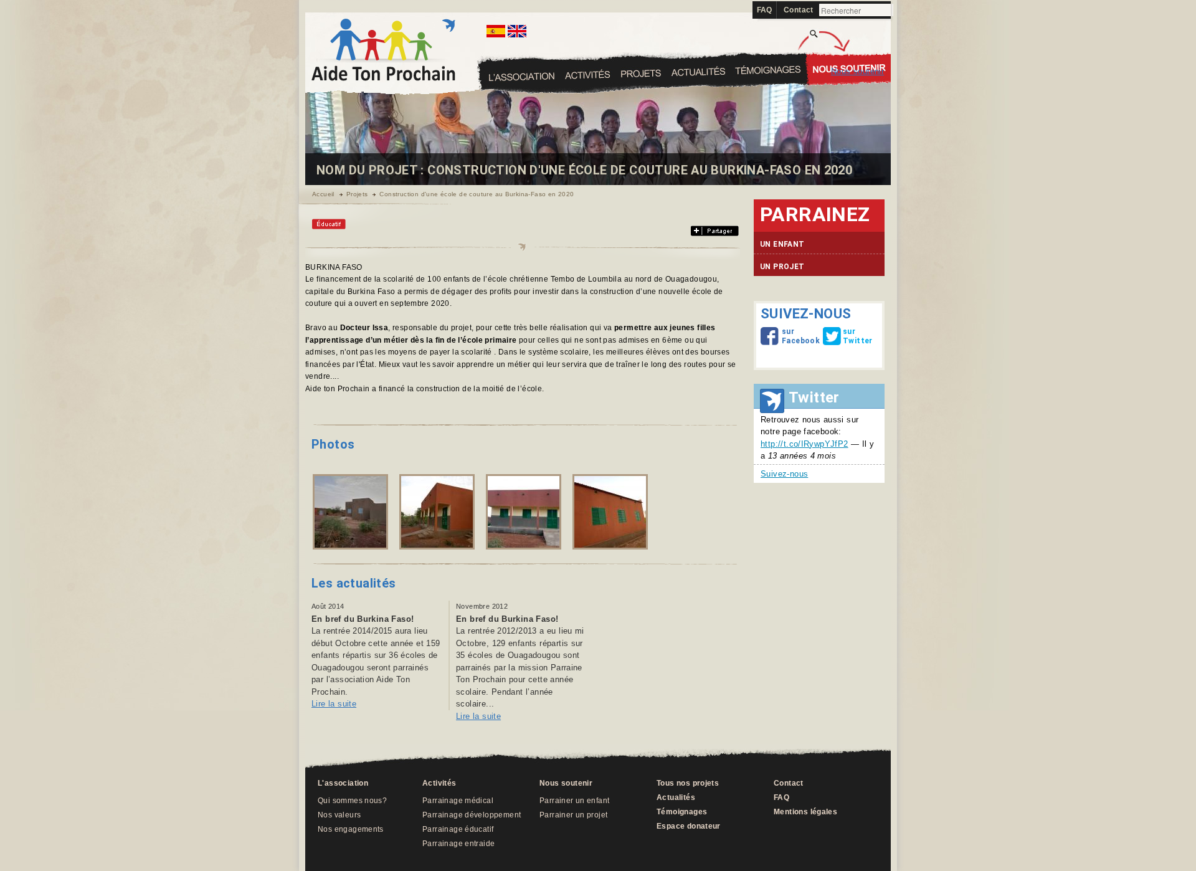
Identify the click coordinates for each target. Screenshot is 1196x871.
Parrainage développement (471, 815)
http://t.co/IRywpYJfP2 (804, 444)
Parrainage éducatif (457, 829)
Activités (640, 73)
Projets (699, 71)
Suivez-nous (784, 473)
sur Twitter (846, 336)
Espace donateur (689, 826)
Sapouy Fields (587, 74)
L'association (522, 76)
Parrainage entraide (458, 843)
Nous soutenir (857, 71)
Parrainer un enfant (574, 800)
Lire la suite (333, 703)
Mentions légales (805, 811)
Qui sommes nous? (352, 800)
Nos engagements (351, 829)
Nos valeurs (339, 815)
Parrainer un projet (573, 815)
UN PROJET (782, 266)
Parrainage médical (457, 800)
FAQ (764, 10)
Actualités (768, 70)
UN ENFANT (782, 244)
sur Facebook (785, 336)
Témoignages (848, 65)
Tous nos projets (688, 783)
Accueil (323, 194)
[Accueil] (383, 78)
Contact (799, 10)
